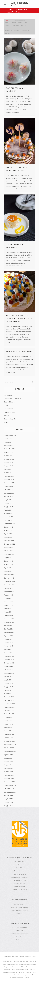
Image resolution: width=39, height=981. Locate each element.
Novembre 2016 (9, 486)
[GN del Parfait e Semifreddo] (19, 217)
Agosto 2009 (8, 755)
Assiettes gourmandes (19, 907)
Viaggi (6, 422)
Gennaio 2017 (9, 479)
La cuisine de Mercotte (19, 910)
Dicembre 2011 (9, 663)
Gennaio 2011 (9, 700)
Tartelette (19, 940)
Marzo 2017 (8, 473)
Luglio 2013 (8, 598)
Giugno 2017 (8, 462)
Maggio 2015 (8, 530)
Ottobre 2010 (9, 710)
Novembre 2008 (10, 785)
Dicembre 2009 (9, 741)
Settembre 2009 (10, 751)
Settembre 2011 (9, 673)
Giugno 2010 (8, 721)
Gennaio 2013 (9, 619)
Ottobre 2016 (9, 489)
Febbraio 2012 (9, 656)
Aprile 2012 (8, 649)
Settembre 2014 (9, 554)
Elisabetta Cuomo (19, 865)
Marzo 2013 (8, 612)
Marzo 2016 (8, 513)
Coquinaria (19, 861)
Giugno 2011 (8, 683)
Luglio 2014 (8, 557)
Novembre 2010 (9, 707)
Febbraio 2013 (9, 615)
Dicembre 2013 (9, 581)
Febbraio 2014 (9, 574)
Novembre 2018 (9, 445)
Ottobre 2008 (9, 788)
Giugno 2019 (8, 439)
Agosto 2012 (8, 636)
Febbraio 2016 (9, 517)
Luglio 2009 (8, 758)
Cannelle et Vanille (19, 927)
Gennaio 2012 (9, 659)
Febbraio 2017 (9, 476)
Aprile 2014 (8, 568)
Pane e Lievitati (9, 412)
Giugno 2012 (8, 642)
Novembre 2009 (10, 744)
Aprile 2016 (8, 510)
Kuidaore (19, 930)
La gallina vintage (19, 880)
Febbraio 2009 (9, 775)
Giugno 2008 (8, 802)
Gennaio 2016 (9, 520)
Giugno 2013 (8, 602)
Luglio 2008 (8, 799)
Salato (6, 415)
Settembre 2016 (9, 493)
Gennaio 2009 (9, 778)
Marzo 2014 (8, 571)
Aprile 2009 (8, 768)
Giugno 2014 (8, 561)
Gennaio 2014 (9, 578)
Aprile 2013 (8, 608)
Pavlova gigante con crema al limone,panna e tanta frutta (19, 318)
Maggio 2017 (8, 466)
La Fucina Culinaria (15, 9)
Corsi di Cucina (9, 402)
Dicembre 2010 (9, 704)
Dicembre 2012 (9, 622)
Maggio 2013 (8, 605)
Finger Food (8, 409)
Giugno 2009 (8, 761)
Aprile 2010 (8, 727)
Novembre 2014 (9, 547)
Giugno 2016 (8, 503)
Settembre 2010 (9, 714)
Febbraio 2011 (9, 697)
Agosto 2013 (8, 595)
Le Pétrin (19, 913)
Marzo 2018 (8, 456)
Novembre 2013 (9, 585)
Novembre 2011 (9, 666)
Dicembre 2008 (9, 782)
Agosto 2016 (8, 496)
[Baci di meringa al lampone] (19, 61)
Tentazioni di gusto (19, 889)
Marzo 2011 (8, 693)
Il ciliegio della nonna (20, 871)
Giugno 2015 (8, 527)
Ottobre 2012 (8, 629)
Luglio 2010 (8, 717)
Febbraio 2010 (9, 734)
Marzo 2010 (8, 731)
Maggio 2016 (8, 506)
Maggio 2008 (8, 805)
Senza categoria (10, 419)
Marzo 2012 (8, 653)
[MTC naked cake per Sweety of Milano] (19, 141)
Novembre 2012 (9, 625)
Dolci (6, 405)
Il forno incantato (19, 874)
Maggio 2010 (8, 724)
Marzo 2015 (8, 537)
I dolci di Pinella (19, 868)
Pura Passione (19, 886)
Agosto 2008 (8, 795)
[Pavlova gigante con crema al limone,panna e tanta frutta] (19, 291)
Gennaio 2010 (9, 738)
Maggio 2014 (8, 564)
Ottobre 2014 (9, 551)
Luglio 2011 (8, 680)
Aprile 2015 (8, 534)
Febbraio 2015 (9, 540)
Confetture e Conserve (12, 398)
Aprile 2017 (8, 469)
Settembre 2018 (9, 449)
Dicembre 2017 (9, 459)
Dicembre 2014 (9, 544)
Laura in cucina (19, 883)
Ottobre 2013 (8, 588)
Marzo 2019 (8, 442)
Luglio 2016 (8, 500)
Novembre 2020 (10, 435)
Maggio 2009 (8, 765)
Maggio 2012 (8, 646)
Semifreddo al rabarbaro (19, 351)
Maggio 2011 (8, 687)
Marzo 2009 (8, 772)
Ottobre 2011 (8, 670)
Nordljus (19, 937)
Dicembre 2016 (9, 483)
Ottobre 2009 (9, 748)
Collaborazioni (9, 395)
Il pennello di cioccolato (19, 877)
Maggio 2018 (8, 452)
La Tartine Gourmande (19, 934)
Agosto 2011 (8, 676)
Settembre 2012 (9, 632)
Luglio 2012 (8, 639)
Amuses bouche (19, 904)
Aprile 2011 (8, 690)
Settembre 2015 (9, 523)
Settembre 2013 (9, 591)
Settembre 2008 (10, 792)
